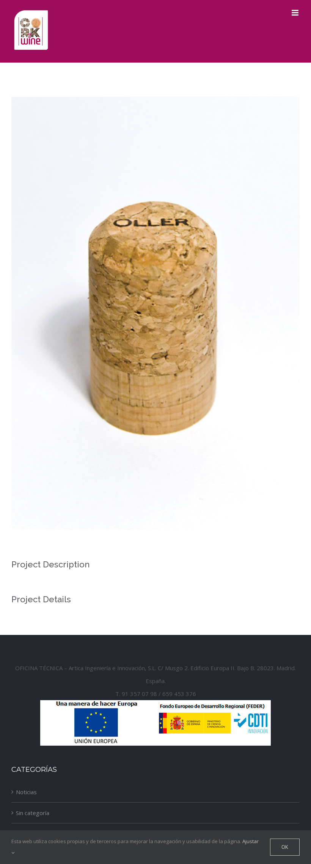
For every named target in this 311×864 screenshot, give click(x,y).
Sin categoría (32, 813)
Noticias (26, 792)
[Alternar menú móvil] (296, 13)
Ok (284, 847)
